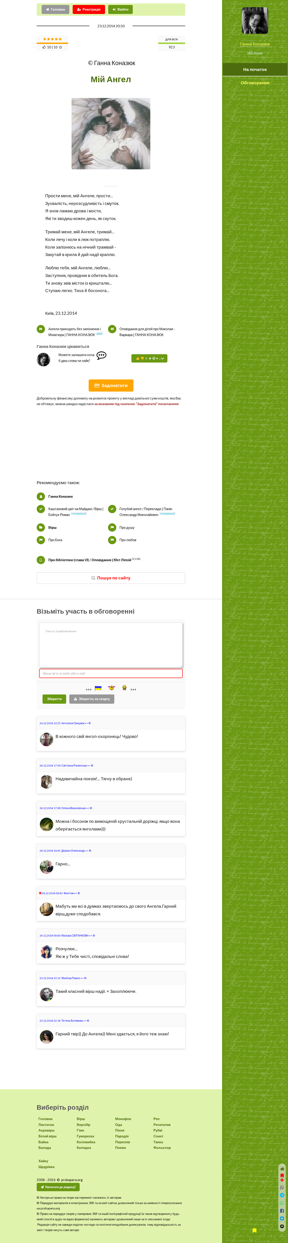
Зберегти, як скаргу (94, 699)
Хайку (43, 1161)
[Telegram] (282, 1195)
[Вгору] (282, 1226)
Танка (158, 1142)
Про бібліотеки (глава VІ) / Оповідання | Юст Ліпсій (89, 560)
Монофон (123, 1119)
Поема (120, 1148)
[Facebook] (282, 1211)
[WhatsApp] (282, 1203)
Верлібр (83, 1125)
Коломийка (86, 1142)
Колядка (84, 1148)
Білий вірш (47, 1136)
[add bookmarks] (282, 1177)
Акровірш (46, 1130)
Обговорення (255, 82)
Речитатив (162, 1125)
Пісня (119, 1130)
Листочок (46, 1125)
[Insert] (98, 688)
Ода (118, 1125)
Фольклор (162, 1148)
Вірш (52, 527)
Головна (58, 9)
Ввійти (122, 9)
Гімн (80, 1130)
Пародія (122, 1136)
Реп (156, 1119)
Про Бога (55, 540)
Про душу (127, 527)
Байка (43, 1142)
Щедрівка (46, 1167)
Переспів (122, 1142)
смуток (111, 203)
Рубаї (157, 1130)
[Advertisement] (111, 447)
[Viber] (282, 1187)
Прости (52, 195)
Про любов (127, 540)
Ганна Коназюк (255, 43)
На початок (255, 69)
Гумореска (85, 1136)
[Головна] (282, 1169)
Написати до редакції (60, 1187)
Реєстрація (92, 9)
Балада (44, 1148)
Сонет (158, 1136)
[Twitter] (282, 1219)
